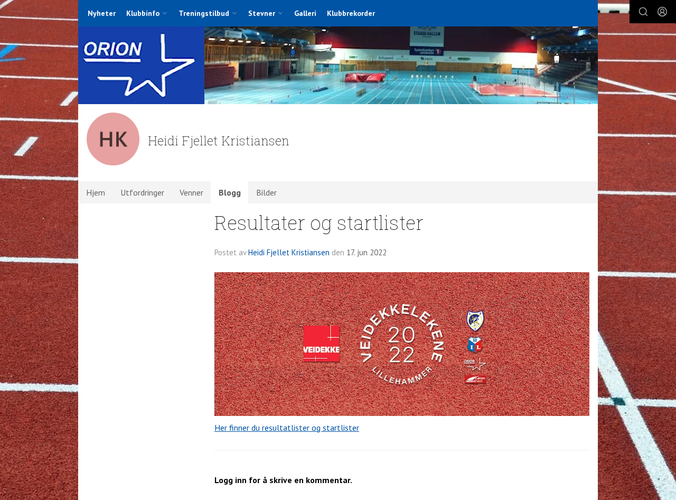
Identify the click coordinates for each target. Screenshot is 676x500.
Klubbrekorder (351, 13)
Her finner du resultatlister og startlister (286, 427)
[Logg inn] (662, 11)
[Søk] (643, 11)
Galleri (305, 13)
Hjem (95, 192)
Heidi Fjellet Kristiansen (289, 252)
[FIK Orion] (338, 65)
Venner (191, 192)
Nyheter (102, 13)
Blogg (230, 192)
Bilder (266, 192)
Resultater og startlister (319, 222)
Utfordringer (142, 192)
